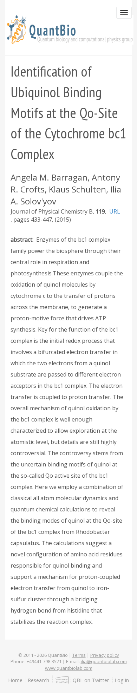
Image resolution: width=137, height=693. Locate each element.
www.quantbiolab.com (68, 668)
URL (114, 211)
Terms (79, 655)
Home (15, 680)
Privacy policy (104, 655)
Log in (122, 680)
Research (38, 680)
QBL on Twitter (91, 680)
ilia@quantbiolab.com (104, 661)
